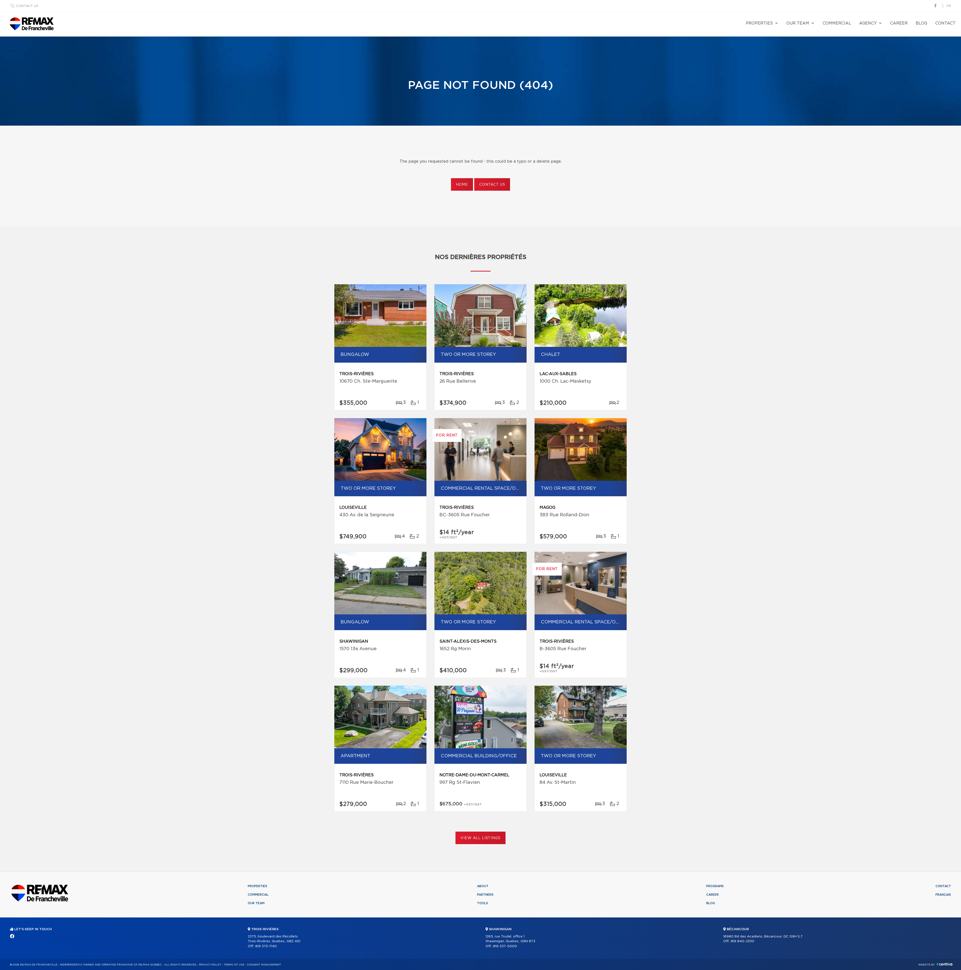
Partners (485, 894)
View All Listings (480, 838)
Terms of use (234, 964)
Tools (482, 903)
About (483, 886)
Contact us (27, 6)
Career (899, 23)
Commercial (837, 23)
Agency (868, 23)
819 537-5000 (505, 946)
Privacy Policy (210, 964)
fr (949, 6)
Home (462, 184)
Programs (715, 886)
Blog (921, 23)
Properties (759, 23)
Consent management (264, 964)
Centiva (944, 964)
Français (943, 894)
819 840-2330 (742, 941)
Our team (797, 23)
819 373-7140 (266, 946)
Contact (945, 23)
